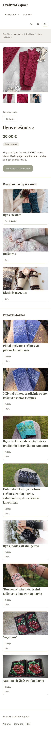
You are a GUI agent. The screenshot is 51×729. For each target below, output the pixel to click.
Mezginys (18, 34)
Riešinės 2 (10, 254)
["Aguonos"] (25, 623)
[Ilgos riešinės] (25, 201)
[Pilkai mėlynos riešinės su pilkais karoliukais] (25, 331)
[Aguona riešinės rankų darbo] (25, 666)
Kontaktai (18, 723)
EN (45, 24)
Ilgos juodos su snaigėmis (21, 546)
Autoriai (27, 14)
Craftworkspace (15, 5)
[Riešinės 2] (25, 239)
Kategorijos (11, 14)
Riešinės (30, 34)
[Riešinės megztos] (25, 278)
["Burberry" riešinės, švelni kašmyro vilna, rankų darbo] (25, 575)
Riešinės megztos (15, 292)
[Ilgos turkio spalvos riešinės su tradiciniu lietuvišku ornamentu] (25, 427)
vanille (14, 112)
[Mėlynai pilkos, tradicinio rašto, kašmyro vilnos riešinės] (25, 379)
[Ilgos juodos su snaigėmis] (25, 532)
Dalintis (10, 119)
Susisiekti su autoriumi (18, 168)
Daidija (8, 356)
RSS (28, 723)
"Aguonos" (10, 637)
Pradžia (6, 34)
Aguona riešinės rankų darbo (23, 680)
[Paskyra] (38, 24)
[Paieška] (31, 24)
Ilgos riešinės (12, 215)
